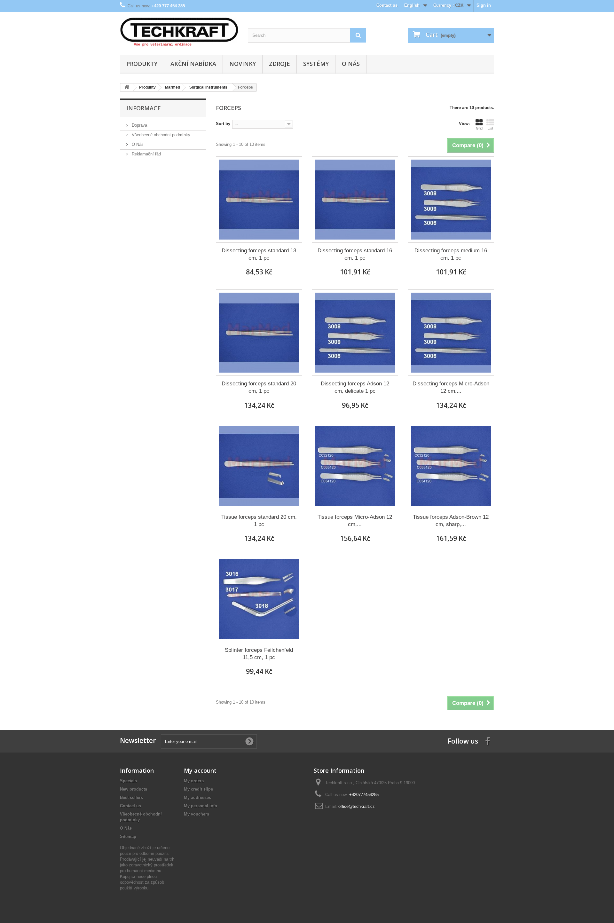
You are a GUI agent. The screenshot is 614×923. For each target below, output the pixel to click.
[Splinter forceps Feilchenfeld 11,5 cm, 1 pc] (259, 599)
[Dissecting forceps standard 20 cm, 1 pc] (259, 333)
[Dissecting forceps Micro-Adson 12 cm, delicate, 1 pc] (451, 333)
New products (133, 789)
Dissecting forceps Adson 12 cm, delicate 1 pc (355, 387)
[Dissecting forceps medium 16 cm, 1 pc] (451, 200)
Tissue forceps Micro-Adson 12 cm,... (355, 520)
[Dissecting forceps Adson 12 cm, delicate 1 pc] (355, 333)
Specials (128, 780)
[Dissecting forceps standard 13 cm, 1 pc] (259, 200)
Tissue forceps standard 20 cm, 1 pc (259, 520)
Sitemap (128, 836)
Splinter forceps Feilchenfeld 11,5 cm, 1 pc (259, 653)
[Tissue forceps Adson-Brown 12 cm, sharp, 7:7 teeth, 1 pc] (451, 466)
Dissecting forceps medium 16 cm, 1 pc (450, 254)
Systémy (316, 63)
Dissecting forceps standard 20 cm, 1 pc (259, 387)
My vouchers (196, 814)
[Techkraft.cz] (179, 32)
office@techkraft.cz (356, 806)
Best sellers (131, 797)
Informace (143, 108)
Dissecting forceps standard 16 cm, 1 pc (355, 254)
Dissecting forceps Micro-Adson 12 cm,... (451, 387)
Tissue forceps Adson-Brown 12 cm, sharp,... (451, 520)
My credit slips (198, 789)
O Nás (351, 63)
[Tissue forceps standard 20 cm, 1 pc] (259, 466)
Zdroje (279, 63)
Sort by (223, 123)
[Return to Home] (127, 87)
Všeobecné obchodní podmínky (160, 134)
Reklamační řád (145, 154)
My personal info (200, 805)
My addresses (197, 797)
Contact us (387, 5)
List (490, 128)
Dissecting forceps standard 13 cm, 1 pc (259, 254)
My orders (194, 780)
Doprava (138, 125)
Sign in (483, 5)
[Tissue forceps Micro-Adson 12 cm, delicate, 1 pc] (355, 466)
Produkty (141, 63)
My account (200, 770)
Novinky (242, 63)
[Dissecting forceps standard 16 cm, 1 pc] (355, 200)
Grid (479, 128)
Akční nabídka (193, 63)
